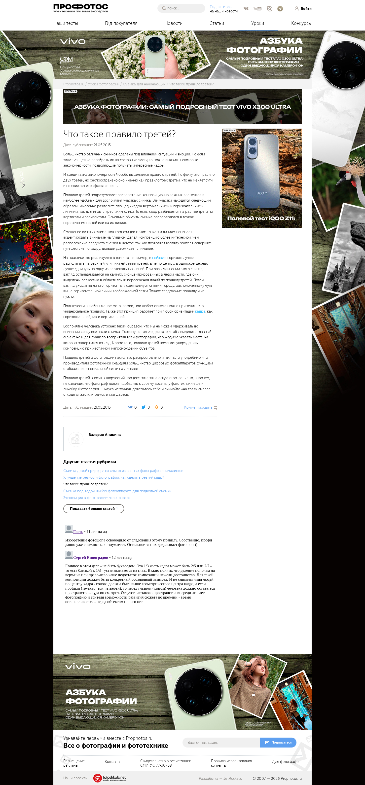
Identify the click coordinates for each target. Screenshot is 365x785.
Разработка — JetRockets (220, 778)
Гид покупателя (121, 23)
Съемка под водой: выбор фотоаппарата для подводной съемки (117, 491)
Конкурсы (301, 23)
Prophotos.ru (291, 778)
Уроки (257, 23)
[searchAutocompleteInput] (183, 8)
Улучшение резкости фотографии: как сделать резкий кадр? (113, 477)
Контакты (112, 762)
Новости (174, 23)
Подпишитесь (221, 6)
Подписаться (282, 742)
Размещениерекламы (74, 763)
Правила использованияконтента (231, 763)
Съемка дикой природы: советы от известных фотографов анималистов (123, 470)
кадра (200, 311)
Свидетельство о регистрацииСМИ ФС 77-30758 (165, 763)
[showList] (93, 508)
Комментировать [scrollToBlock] (198, 407)
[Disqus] (140, 585)
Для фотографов (286, 762)
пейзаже (159, 257)
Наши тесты (65, 23)
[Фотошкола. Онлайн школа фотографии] (109, 777)
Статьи (217, 23)
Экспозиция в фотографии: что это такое (97, 497)
